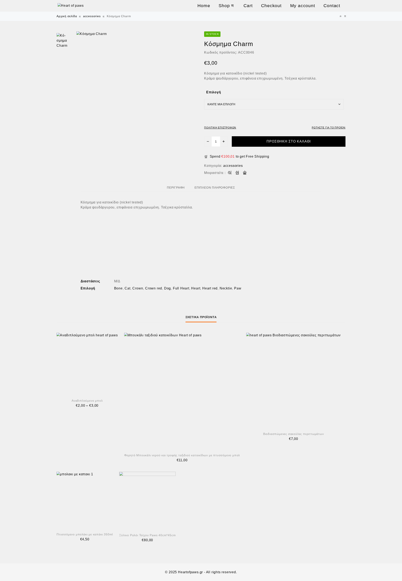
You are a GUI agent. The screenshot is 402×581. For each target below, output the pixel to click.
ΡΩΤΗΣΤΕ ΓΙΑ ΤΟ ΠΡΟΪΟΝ (328, 127)
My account (302, 5)
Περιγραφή (176, 187)
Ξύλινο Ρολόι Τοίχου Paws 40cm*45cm (147, 535)
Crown (137, 288)
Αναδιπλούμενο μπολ (87, 400)
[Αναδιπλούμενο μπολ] (87, 363)
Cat (127, 288)
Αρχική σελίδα (67, 16)
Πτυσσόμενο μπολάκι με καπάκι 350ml (85, 534)
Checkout (271, 5)
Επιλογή (213, 92)
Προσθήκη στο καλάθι (289, 141)
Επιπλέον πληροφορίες (215, 187)
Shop (224, 5)
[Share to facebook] (230, 173)
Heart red (210, 288)
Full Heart (181, 288)
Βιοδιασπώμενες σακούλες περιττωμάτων (293, 434)
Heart (195, 288)
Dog (167, 288)
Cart (248, 5)
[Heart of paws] (91, 5)
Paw (237, 288)
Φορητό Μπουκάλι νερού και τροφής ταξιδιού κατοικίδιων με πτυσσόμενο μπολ (182, 455)
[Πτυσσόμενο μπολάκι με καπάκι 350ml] (85, 500)
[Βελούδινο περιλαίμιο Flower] (341, 16)
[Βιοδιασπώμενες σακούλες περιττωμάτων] (293, 380)
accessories (92, 16)
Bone (118, 288)
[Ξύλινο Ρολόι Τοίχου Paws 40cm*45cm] (345, 16)
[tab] (176, 187)
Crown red (153, 288)
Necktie (226, 288)
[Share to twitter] (237, 173)
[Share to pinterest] (245, 173)
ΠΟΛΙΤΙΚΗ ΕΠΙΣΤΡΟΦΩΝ (220, 127)
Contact (331, 5)
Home (203, 5)
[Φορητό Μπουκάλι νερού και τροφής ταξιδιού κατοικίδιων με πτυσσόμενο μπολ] (182, 391)
